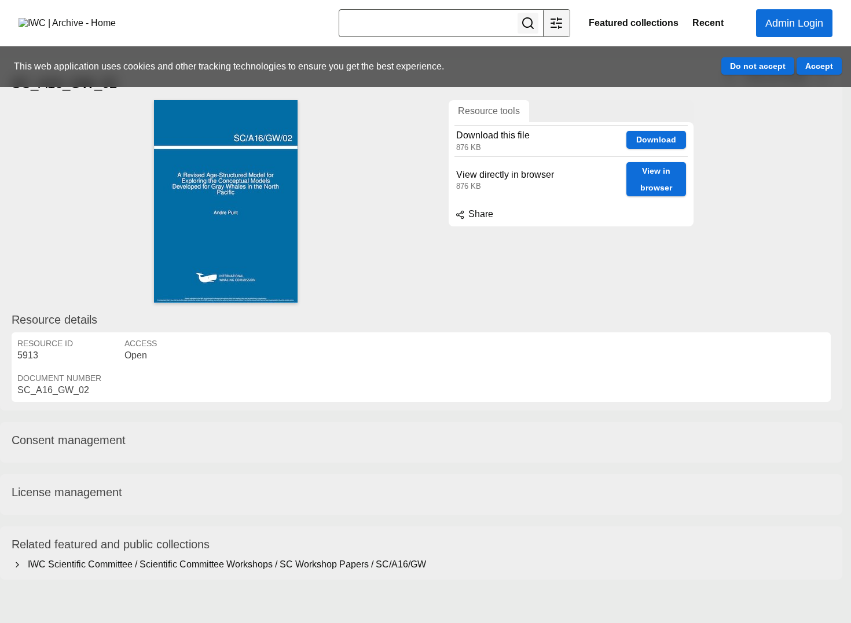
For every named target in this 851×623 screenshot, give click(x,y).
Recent (708, 23)
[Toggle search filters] (556, 23)
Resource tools (489, 111)
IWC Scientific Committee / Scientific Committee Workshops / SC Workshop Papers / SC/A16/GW (224, 564)
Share (479, 214)
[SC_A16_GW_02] (226, 201)
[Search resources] (528, 23)
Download (656, 139)
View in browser (656, 179)
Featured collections (633, 23)
